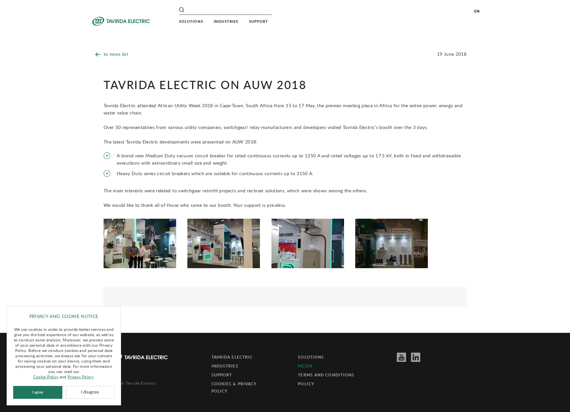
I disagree (90, 392)
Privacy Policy (80, 376)
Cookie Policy (46, 376)
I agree (37, 392)
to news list (116, 54)
